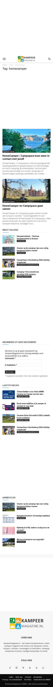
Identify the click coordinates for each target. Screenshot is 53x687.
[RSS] (29, 667)
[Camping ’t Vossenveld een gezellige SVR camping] (8, 275)
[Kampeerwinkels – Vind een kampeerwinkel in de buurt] (8, 239)
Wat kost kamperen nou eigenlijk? (30, 539)
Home (4, 65)
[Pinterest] (23, 667)
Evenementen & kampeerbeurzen (28, 265)
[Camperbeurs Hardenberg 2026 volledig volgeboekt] (8, 263)
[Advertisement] (26, 27)
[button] (4, 59)
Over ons (19, 677)
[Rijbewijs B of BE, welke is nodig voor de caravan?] (8, 530)
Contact (28, 677)
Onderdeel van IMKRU (42, 680)
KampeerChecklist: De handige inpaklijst (33, 516)
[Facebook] (9, 667)
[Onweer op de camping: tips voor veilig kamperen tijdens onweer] (8, 251)
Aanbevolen (21, 241)
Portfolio (27, 680)
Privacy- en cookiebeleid (12, 680)
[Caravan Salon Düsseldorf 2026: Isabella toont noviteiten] (8, 418)
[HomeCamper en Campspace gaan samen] (26, 191)
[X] (36, 667)
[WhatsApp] (43, 667)
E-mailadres (11, 365)
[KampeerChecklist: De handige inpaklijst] (8, 519)
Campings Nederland (24, 276)
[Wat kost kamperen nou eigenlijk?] (8, 542)
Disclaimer (38, 677)
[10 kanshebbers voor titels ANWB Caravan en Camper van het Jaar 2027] (8, 394)
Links (11, 677)
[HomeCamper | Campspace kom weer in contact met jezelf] (26, 141)
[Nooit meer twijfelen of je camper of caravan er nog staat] (8, 406)
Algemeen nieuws (8, 151)
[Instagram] (16, 667)
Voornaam (10, 358)
